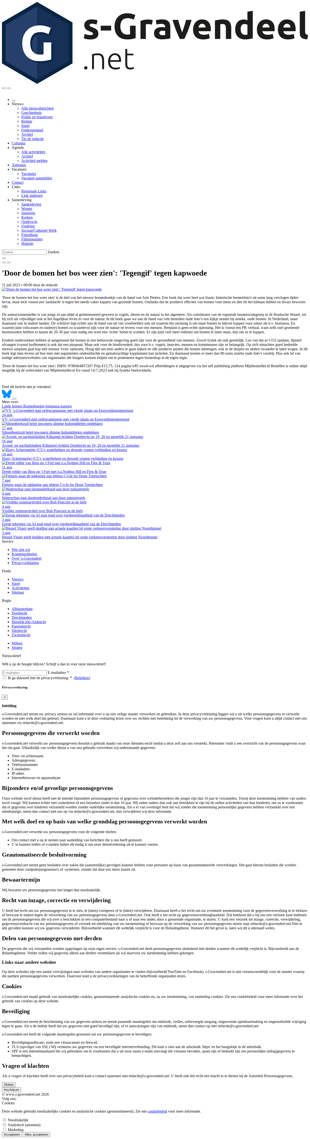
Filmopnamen (31, 239)
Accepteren (12, 1134)
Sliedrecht (19, 631)
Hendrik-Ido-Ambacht (29, 622)
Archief (27, 134)
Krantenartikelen (24, 554)
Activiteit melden (34, 161)
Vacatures (28, 174)
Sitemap (18, 592)
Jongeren (28, 213)
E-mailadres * (58, 672)
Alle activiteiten (33, 152)
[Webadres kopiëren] (14, 398)
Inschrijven (11, 1089)
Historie (27, 243)
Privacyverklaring (25, 563)
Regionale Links (33, 191)
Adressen (19, 165)
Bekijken (82, 678)
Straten (17, 647)
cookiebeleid (157, 1111)
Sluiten (9, 1084)
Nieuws (17, 579)
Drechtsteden (22, 617)
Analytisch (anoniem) (24, 1125)
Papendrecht (21, 626)
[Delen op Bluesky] (7, 397)
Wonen (26, 209)
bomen (17, 406)
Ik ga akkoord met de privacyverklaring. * (40, 678)
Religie (26, 121)
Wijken (17, 643)
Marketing (15, 1130)
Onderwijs (29, 222)
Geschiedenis (31, 113)
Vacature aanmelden (36, 178)
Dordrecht (19, 613)
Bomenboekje (34, 406)
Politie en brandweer (37, 117)
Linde (7, 406)
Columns (18, 143)
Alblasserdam (22, 609)
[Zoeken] (4, 258)
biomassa (53, 406)
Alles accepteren (36, 1134)
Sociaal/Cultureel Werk (39, 230)
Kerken (27, 217)
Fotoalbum (29, 235)
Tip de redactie (32, 139)
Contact (17, 182)
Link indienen (32, 195)
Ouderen (28, 226)
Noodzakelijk (18, 1120)
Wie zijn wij (21, 550)
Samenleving (31, 204)
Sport (25, 126)
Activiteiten (20, 588)
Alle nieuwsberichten (37, 108)
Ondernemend (32, 130)
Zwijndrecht (21, 635)
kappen (66, 406)
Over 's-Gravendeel (26, 558)
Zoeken (53, 252)
